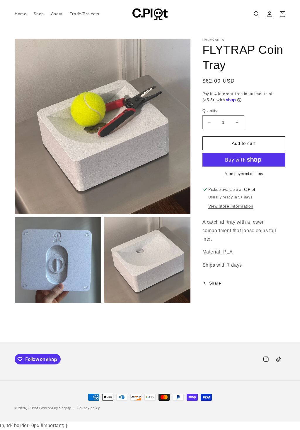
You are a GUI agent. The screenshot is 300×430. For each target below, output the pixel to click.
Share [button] (215, 283)
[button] (256, 14)
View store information (230, 206)
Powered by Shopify (55, 408)
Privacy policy (88, 408)
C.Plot (33, 408)
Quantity (210, 111)
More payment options (244, 174)
